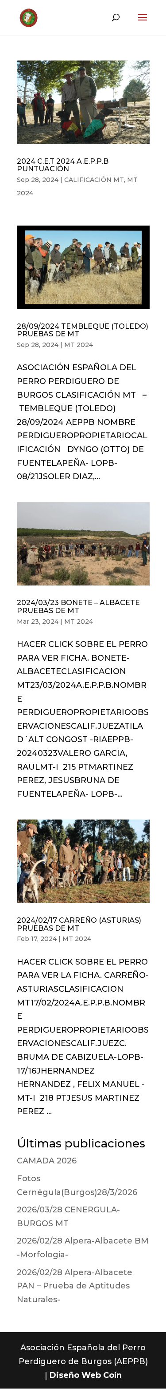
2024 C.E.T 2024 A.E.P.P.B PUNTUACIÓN (62, 165)
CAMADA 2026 (47, 1161)
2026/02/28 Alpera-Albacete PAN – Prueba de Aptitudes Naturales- (74, 1286)
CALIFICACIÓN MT (94, 180)
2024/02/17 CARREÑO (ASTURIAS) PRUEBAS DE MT (79, 924)
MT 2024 (78, 345)
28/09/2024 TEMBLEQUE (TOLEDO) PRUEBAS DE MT (82, 330)
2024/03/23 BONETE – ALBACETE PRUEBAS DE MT (78, 606)
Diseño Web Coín (86, 1375)
